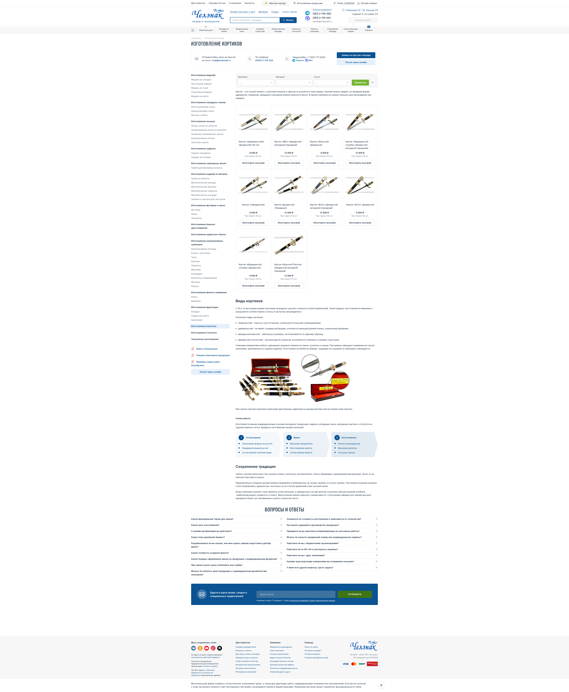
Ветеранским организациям (248, 665)
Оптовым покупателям (246, 668)
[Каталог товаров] (194, 30)
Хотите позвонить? (322, 9)
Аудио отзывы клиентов (280, 657)
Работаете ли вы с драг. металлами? (306, 555)
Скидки (275, 12)
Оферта (201, 670)
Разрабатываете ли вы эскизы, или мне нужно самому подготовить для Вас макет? (231, 545)
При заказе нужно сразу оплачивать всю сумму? (217, 565)
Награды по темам (224, 30)
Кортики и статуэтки (296, 30)
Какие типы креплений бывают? (208, 537)
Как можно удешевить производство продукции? (313, 525)
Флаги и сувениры (314, 30)
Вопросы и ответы (243, 650)
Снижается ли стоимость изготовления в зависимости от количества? (324, 519)
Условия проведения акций (316, 657)
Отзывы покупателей (279, 654)
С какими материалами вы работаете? (211, 531)
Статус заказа (289, 12)
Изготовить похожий (253, 163)
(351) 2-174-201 (322, 17)
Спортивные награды (332, 30)
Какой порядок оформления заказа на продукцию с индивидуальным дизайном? (234, 559)
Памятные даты (206, 30)
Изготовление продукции (310, 3)
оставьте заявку (210, 666)
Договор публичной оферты (282, 665)
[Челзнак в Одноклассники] (200, 648)
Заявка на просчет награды (356, 55)
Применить (360, 82)
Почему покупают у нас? (242, 12)
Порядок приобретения (246, 647)
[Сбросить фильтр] (372, 83)
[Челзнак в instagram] (213, 648)
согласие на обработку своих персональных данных (312, 600)
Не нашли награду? (313, 650)
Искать (290, 20)
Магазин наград (277, 3)
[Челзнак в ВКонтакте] (193, 648)
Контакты (249, 3)
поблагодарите (213, 657)
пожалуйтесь (197, 657)
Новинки (369, 29)
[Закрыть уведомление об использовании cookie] (381, 685)
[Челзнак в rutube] (219, 648)
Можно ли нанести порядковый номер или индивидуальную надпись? (324, 537)
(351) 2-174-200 (322, 13)
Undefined (349, 3)
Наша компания (277, 650)
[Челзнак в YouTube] (206, 648)
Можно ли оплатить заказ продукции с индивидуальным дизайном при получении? (229, 573)
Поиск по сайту (311, 647)
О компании (235, 3)
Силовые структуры (260, 30)
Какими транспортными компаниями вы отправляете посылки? (320, 561)
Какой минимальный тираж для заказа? (212, 519)
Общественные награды (278, 30)
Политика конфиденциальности (284, 668)
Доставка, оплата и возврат (248, 654)
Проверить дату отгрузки (247, 657)
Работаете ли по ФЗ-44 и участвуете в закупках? (312, 549)
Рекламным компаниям (246, 672)
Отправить (355, 594)
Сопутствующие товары (350, 30)
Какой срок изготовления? (205, 525)
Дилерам (263, 12)
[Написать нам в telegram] (307, 13)
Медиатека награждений (281, 647)
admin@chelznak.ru (322, 21)
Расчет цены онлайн (356, 62)
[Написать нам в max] (307, 18)
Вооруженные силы (242, 30)
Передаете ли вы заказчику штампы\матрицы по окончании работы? (323, 531)
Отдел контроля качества (247, 661)
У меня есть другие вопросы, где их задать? (310, 567)
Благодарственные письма (282, 661)
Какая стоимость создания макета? (210, 553)
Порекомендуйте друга (280, 672)
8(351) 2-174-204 (264, 60)
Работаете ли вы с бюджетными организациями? (313, 543)
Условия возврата (312, 654)
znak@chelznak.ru (221, 60)
